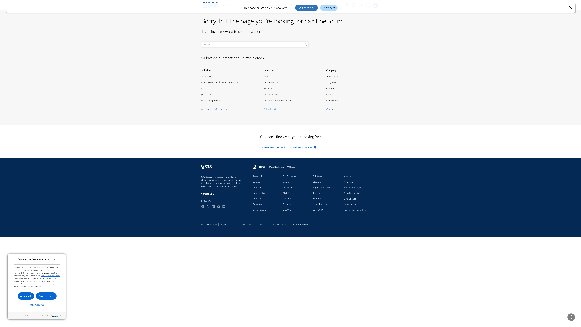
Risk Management (210, 100)
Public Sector (271, 82)
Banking (268, 76)
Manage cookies (36, 305)
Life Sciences (271, 94)
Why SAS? (331, 82)
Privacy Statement (227, 224)
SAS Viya (206, 76)
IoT (203, 88)
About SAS (332, 76)
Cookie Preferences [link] (209, 224)
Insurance (269, 88)
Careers (330, 88)
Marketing (206, 94)
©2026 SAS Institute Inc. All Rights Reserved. (289, 224)
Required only (46, 296)
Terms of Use (245, 224)
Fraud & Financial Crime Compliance (220, 82)
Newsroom (332, 100)
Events (330, 94)
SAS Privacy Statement (50, 275)
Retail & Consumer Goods (278, 100)
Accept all (25, 296)
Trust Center (260, 224)
